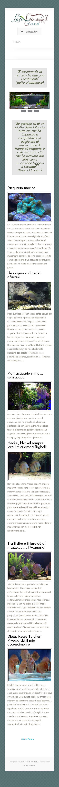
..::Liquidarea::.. (29, 766)
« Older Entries (27, 739)
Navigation (31, 31)
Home (16, 41)
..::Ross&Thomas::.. (29, 762)
